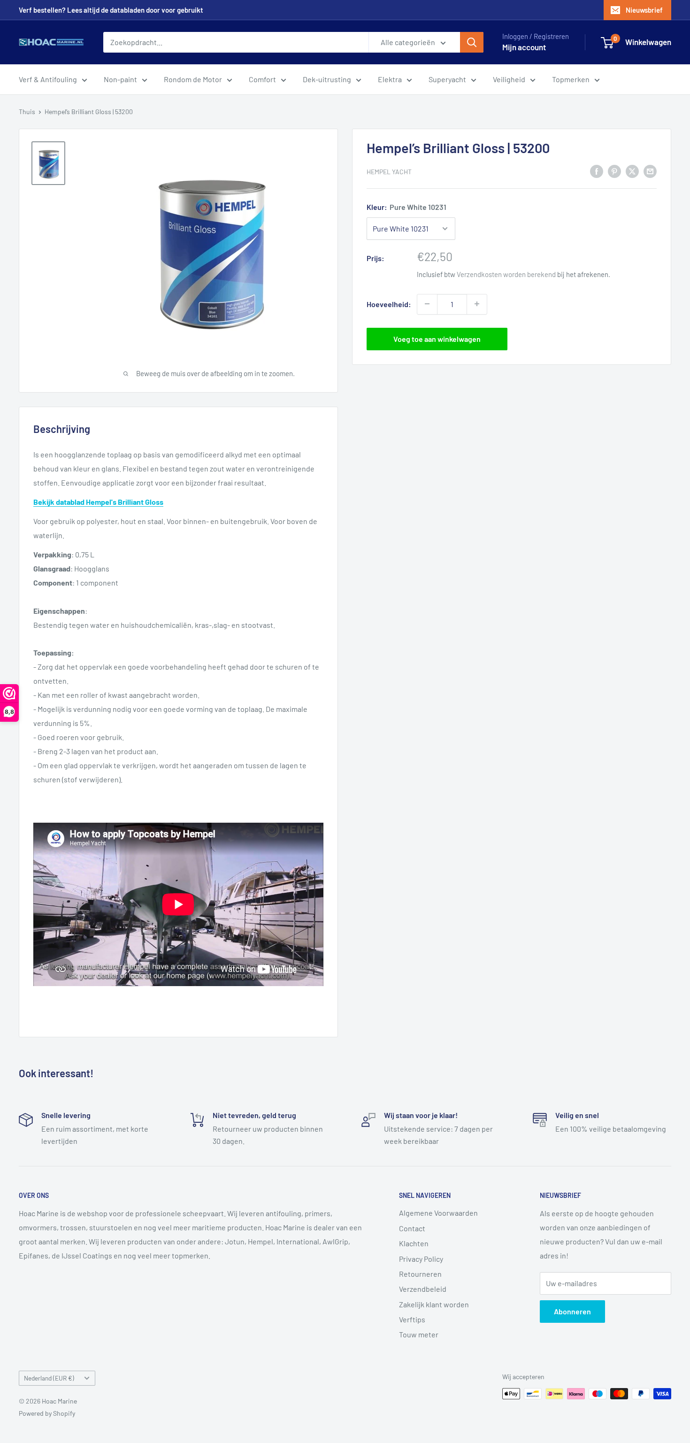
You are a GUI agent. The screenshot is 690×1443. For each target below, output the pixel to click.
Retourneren (420, 1273)
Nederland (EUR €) (49, 1378)
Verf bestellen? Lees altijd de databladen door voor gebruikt (111, 10)
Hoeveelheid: (389, 304)
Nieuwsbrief (644, 10)
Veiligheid (509, 79)
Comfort (262, 79)
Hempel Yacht (389, 171)
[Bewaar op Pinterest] (614, 170)
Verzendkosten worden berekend (506, 274)
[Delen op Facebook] (596, 170)
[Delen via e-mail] (650, 170)
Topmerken (571, 79)
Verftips (412, 1319)
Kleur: (406, 206)
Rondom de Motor (193, 79)
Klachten (414, 1243)
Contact (412, 1228)
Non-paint (120, 79)
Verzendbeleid (422, 1288)
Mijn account (524, 47)
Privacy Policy (421, 1258)
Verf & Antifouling (48, 79)
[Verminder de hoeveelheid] (427, 304)
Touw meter (418, 1334)
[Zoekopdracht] (471, 42)
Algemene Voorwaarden (438, 1212)
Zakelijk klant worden (434, 1304)
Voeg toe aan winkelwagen (437, 338)
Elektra (390, 79)
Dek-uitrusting (327, 79)
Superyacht (447, 79)
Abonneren (572, 1311)
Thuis (27, 112)
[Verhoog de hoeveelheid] (477, 304)
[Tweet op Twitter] (632, 170)
